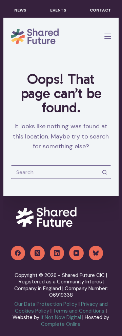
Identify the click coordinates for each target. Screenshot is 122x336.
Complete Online (61, 324)
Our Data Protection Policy (45, 304)
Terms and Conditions (78, 310)
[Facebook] (18, 253)
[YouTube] (76, 253)
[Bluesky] (96, 253)
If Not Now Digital (61, 317)
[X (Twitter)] (37, 253)
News (20, 10)
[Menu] (107, 36)
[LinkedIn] (57, 253)
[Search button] (104, 172)
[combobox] (54, 172)
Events (58, 10)
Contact (100, 10)
